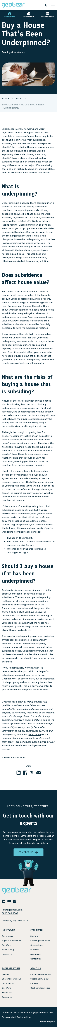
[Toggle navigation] (52, 5)
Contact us (26, 852)
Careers (34, 983)
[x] (31, 772)
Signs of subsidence (11, 940)
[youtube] (9, 901)
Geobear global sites (40, 987)
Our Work (6, 945)
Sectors (34, 936)
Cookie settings (24, 1017)
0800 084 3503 (10, 913)
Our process (7, 936)
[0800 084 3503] (46, 5)
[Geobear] (13, 5)
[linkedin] (18, 772)
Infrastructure (47, 16)
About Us (35, 968)
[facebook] (25, 772)
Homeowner (9, 16)
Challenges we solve (40, 940)
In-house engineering (40, 974)
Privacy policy (8, 1017)
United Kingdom (47, 1021)
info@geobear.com (12, 909)
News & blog (8, 949)
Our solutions (36, 945)
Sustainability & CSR (39, 978)
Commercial (28, 16)
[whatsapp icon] (20, 901)
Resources (35, 954)
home (5, 98)
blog (19, 98)
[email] (38, 772)
